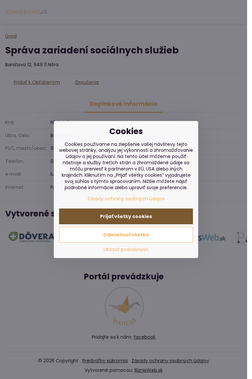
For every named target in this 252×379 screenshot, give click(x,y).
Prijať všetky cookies (126, 216)
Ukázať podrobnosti (126, 250)
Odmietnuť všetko (126, 234)
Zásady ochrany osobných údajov (126, 198)
